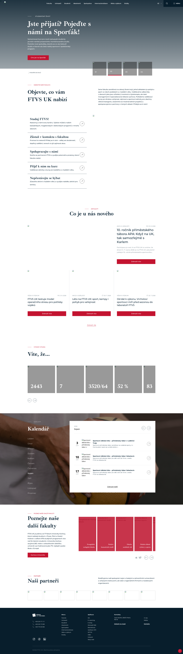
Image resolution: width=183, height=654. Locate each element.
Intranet (90, 637)
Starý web (91, 639)
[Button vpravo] (35, 400)
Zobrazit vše (91, 325)
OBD (89, 635)
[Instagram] (33, 639)
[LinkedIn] (44, 639)
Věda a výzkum (116, 3)
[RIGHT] (149, 428)
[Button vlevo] (29, 400)
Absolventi (77, 3)
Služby (126, 3)
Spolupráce (88, 3)
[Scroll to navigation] (180, 651)
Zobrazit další (112, 487)
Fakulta (49, 3)
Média (146, 620)
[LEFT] (143, 428)
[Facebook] (39, 639)
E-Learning (91, 620)
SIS (89, 618)
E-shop (90, 622)
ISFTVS (90, 632)
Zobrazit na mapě (120, 624)
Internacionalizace (101, 3)
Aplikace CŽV (92, 630)
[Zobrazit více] (82, 123)
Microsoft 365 (92, 625)
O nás (146, 618)
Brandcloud (91, 627)
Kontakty (147, 624)
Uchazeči (58, 3)
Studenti (67, 3)
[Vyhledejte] (166, 3)
